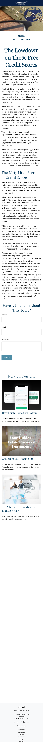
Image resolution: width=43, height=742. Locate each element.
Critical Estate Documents (17, 458)
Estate (22, 734)
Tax (21, 739)
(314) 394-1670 (24, 711)
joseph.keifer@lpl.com (21, 722)
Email (4, 327)
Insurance (21, 737)
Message (5, 339)
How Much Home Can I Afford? (20, 413)
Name (4, 314)
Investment (21, 732)
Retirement (21, 730)
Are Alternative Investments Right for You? (19, 508)
